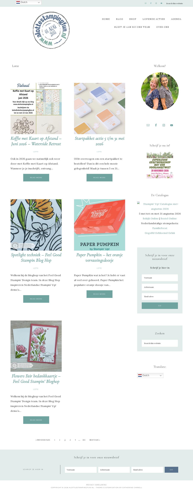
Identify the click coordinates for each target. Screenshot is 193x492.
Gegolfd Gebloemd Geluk (160, 232)
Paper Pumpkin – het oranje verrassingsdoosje (99, 257)
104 (84, 440)
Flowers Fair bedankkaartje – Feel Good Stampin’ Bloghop (36, 378)
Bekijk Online (151, 218)
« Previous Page (43, 440)
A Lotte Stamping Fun (51, 30)
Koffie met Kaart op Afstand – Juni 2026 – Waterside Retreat (36, 141)
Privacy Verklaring (96, 485)
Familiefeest (159, 228)
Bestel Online (169, 218)
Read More (36, 178)
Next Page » (95, 440)
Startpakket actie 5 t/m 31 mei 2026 (99, 141)
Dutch (145, 375)
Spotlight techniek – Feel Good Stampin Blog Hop (36, 257)
